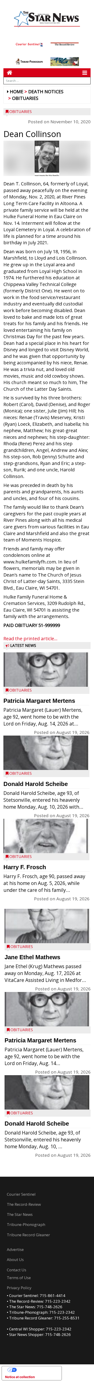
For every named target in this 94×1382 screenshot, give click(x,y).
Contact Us (16, 1269)
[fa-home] (7, 72)
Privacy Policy (19, 1287)
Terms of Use (19, 1277)
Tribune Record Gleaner (28, 1234)
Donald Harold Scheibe (35, 783)
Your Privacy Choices (36, 1370)
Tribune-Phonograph (26, 1224)
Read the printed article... (30, 638)
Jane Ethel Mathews (32, 957)
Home (16, 91)
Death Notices (45, 91)
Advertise (15, 1249)
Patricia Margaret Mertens (39, 700)
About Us (15, 1259)
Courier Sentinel (21, 1194)
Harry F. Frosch (24, 867)
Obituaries (25, 98)
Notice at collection (20, 1377)
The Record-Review (24, 1204)
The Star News (20, 1214)
